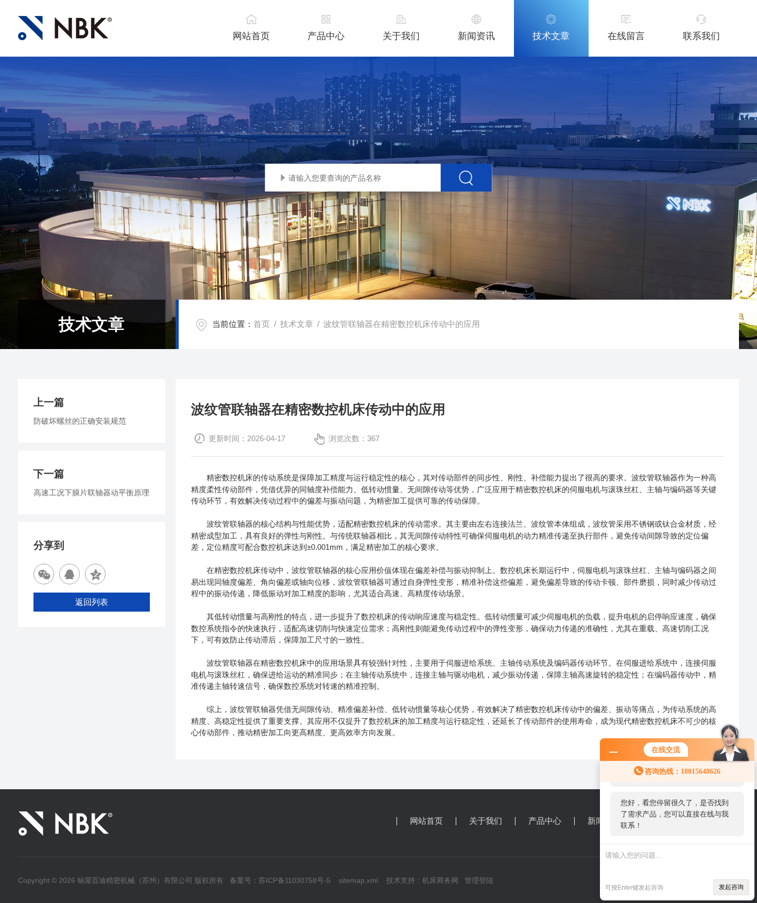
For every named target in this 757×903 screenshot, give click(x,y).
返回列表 (91, 602)
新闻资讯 (476, 36)
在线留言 (626, 36)
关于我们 (401, 36)
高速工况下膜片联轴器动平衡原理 (91, 492)
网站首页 (251, 36)
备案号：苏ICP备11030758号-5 (280, 880)
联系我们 (701, 36)
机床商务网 (440, 880)
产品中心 (326, 36)
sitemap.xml (358, 880)
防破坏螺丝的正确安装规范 (79, 420)
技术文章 (551, 36)
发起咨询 (731, 887)
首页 (261, 324)
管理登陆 (478, 880)
